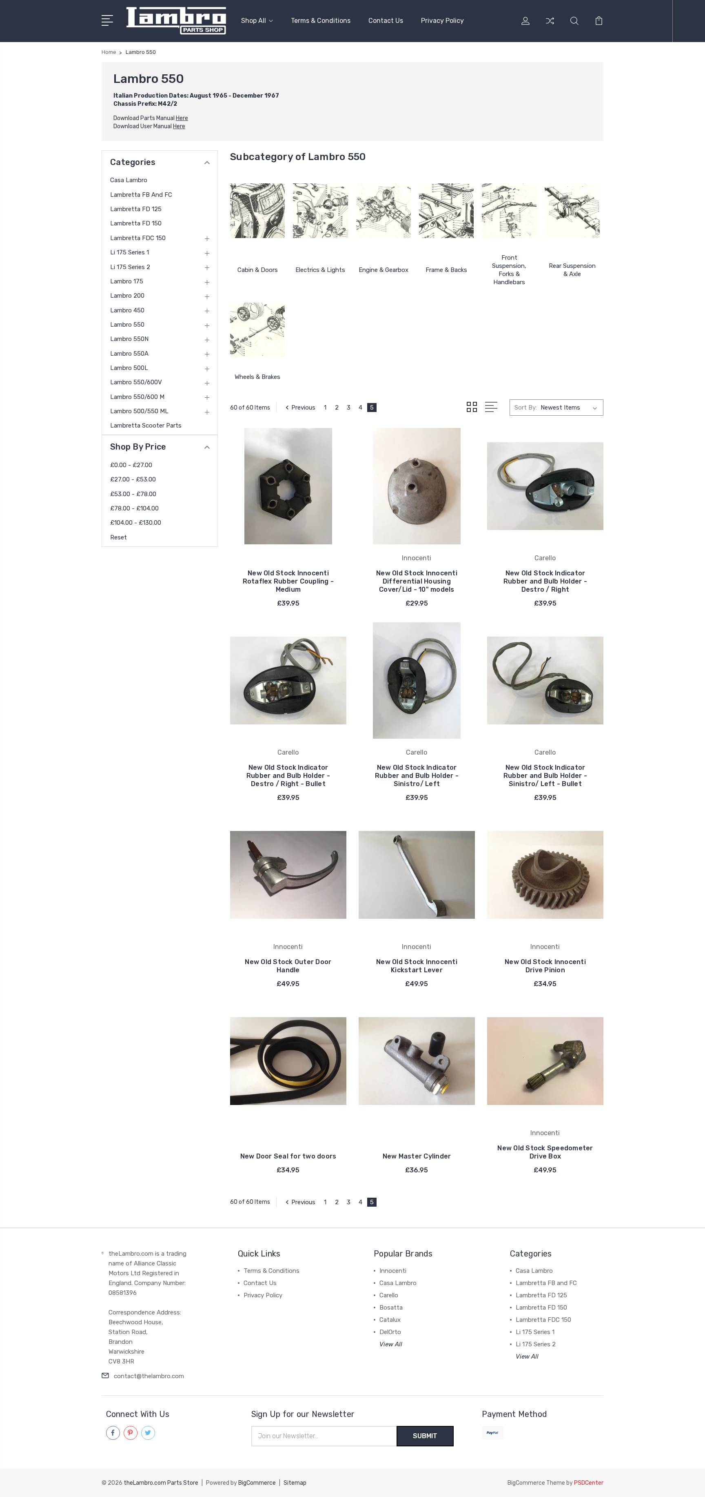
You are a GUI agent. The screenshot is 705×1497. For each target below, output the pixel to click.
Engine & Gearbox (383, 270)
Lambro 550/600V (136, 382)
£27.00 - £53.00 (133, 479)
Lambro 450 (127, 310)
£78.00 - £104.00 (134, 508)
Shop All (253, 21)
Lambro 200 (127, 295)
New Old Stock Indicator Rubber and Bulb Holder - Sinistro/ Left (417, 776)
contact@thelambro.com (149, 1376)
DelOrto (390, 1332)
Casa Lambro (128, 180)
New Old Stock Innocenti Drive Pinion (545, 966)
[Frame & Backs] (446, 211)
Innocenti (392, 1270)
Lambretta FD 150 (136, 223)
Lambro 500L (129, 368)
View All (390, 1344)
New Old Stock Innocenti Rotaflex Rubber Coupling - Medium (288, 581)
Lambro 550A (129, 353)
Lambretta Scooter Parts (146, 425)
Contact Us (385, 21)
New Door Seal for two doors (288, 1156)
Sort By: (525, 407)
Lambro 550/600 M (137, 397)
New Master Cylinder (417, 1156)
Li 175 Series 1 (129, 252)
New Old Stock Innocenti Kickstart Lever (416, 966)
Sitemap (295, 1482)
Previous (303, 407)
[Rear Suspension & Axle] (572, 211)
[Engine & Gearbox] (383, 211)
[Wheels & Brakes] (257, 330)
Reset (118, 537)
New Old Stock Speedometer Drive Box (545, 1152)
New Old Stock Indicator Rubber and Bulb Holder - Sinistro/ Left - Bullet (545, 776)
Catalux (390, 1319)
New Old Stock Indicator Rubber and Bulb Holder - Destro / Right (545, 581)
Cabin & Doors (257, 270)
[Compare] (549, 25)
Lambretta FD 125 (136, 209)
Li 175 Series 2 (130, 267)
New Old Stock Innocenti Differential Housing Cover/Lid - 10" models (416, 581)
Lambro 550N (129, 339)
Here (182, 118)
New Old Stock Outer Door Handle (288, 966)
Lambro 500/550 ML (139, 411)
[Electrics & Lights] (320, 211)
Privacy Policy (442, 21)
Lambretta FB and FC (141, 194)
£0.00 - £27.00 (131, 465)
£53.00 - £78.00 (133, 494)
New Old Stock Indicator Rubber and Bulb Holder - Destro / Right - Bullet (288, 776)
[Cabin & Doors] (257, 211)
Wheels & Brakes (257, 377)
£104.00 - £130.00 (135, 522)
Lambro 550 (127, 324)
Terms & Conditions (320, 21)
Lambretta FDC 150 (138, 238)
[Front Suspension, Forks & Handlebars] (509, 211)
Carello (388, 1295)
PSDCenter (588, 1482)
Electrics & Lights (320, 270)
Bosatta (391, 1307)
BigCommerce (257, 1482)
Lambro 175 (126, 281)
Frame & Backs (446, 270)
